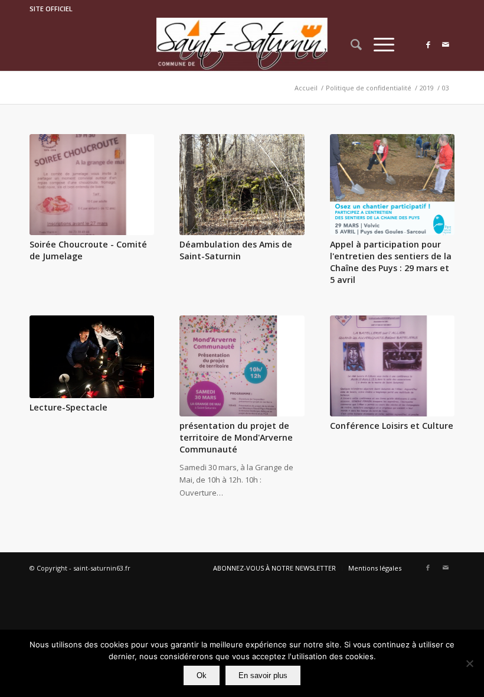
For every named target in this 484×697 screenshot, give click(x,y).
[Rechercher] (350, 44)
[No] (469, 663)
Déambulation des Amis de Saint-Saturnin (235, 250)
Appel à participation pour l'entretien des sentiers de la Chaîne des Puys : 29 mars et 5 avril (391, 262)
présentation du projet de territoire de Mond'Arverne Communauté (236, 437)
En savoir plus (262, 675)
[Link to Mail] (445, 44)
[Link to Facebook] (428, 44)
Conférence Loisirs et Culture (391, 425)
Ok (202, 675)
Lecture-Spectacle (68, 407)
